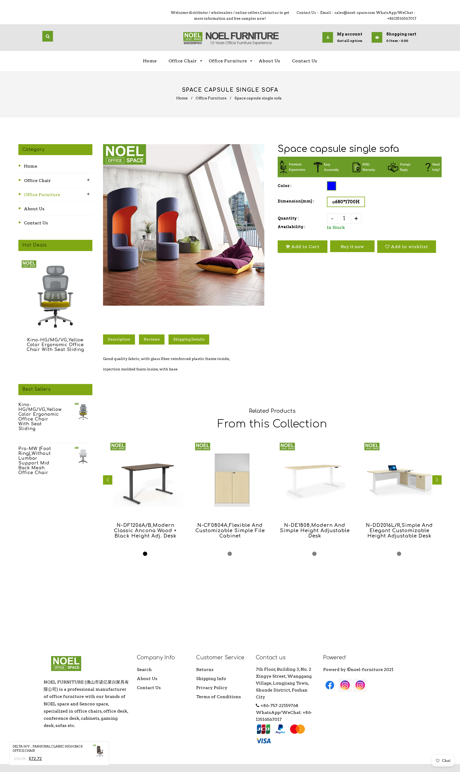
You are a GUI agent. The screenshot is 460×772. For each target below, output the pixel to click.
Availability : (291, 227)
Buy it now (352, 246)
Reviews (152, 339)
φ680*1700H (346, 201)
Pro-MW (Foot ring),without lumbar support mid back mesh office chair (34, 460)
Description (119, 339)
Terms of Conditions (218, 696)
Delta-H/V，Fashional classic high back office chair (48, 749)
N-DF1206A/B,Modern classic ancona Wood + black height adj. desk (145, 531)
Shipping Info (211, 678)
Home (182, 98)
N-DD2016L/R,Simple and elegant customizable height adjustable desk (399, 531)
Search (144, 669)
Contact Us (36, 222)
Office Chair (37, 180)
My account (349, 34)
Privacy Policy (211, 687)
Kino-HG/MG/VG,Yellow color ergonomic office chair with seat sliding (55, 345)
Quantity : (288, 218)
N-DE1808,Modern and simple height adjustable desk (315, 531)
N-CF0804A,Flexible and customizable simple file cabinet (230, 531)
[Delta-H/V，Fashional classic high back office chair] (99, 752)
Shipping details (188, 339)
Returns (204, 669)
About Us (34, 208)
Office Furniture (211, 98)
